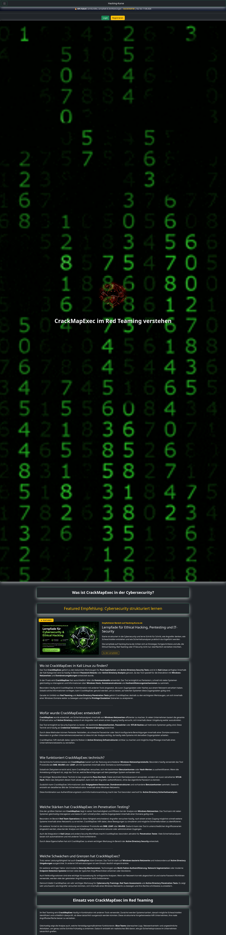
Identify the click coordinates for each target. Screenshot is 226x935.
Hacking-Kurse (116, 3)
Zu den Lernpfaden (110, 653)
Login (105, 18)
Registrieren (117, 18)
